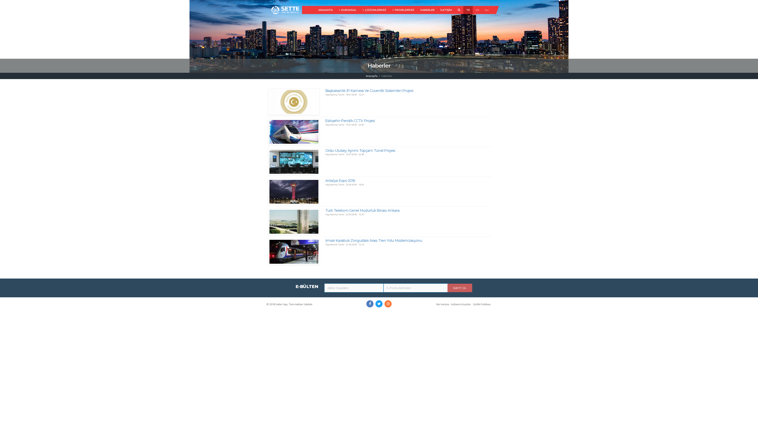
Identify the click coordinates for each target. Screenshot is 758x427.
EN (477, 10)
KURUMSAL (348, 9)
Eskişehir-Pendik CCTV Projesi (350, 121)
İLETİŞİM (446, 9)
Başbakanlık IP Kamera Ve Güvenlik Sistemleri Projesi (369, 91)
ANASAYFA (325, 9)
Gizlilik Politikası (482, 304)
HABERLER (427, 9)
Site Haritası (442, 304)
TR (468, 10)
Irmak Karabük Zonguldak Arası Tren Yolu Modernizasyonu (373, 240)
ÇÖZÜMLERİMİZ (375, 9)
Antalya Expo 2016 (340, 181)
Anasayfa (371, 76)
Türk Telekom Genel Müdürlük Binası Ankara (362, 210)
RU (487, 10)
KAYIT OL (459, 288)
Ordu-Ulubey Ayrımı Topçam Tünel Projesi (360, 150)
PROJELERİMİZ (404, 9)
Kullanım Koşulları (461, 304)
